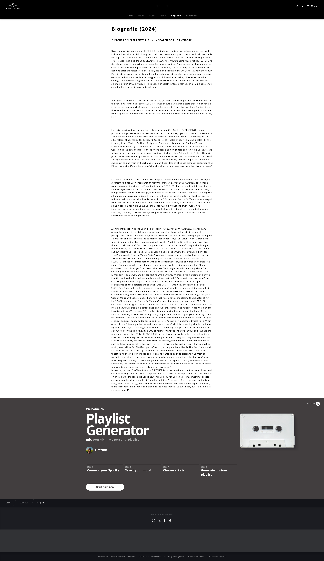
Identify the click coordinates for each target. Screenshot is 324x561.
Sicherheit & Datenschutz (149, 556)
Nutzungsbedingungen (174, 556)
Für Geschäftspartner (216, 556)
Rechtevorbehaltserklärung (123, 556)
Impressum (103, 556)
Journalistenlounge (195, 556)
